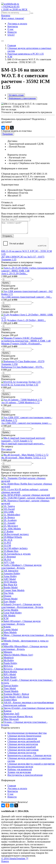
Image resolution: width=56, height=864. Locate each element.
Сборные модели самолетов (22, 738)
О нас (10, 29)
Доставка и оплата (17, 23)
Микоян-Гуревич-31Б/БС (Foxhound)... (21, 343)
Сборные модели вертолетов (22, 744)
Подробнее (7, 134)
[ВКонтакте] (3, 128)
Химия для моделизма (19, 772)
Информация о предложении (22, 98)
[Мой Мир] (12, 805)
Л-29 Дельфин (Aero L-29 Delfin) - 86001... (23, 320)
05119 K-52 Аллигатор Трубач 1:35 (19, 384)
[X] (12, 128)
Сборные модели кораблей (21, 747)
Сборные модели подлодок (21, 752)
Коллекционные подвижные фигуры (27, 733)
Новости (12, 32)
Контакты (12, 26)
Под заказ (6, 449)
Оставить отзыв (16, 95)
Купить (5, 283)
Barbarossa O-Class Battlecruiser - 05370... (22, 367)
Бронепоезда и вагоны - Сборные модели (29, 755)
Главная (11, 45)
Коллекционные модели (20, 766)
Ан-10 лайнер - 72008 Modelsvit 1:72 (20, 402)
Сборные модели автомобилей (23, 741)
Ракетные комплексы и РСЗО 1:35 (25, 53)
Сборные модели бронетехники (24, 735)
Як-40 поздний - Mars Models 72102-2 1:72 (23, 457)
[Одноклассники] (7, 128)
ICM (9, 56)
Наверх (5, 861)
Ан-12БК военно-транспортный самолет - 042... (26, 297)
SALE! (11, 34)
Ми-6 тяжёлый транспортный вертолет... (22, 443)
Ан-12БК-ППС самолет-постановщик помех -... (26, 423)
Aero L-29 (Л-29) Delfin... (14, 273)
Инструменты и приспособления (24, 775)
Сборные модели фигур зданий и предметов (31, 763)
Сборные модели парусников (23, 749)
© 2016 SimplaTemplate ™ (14, 858)
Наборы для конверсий (19, 769)
